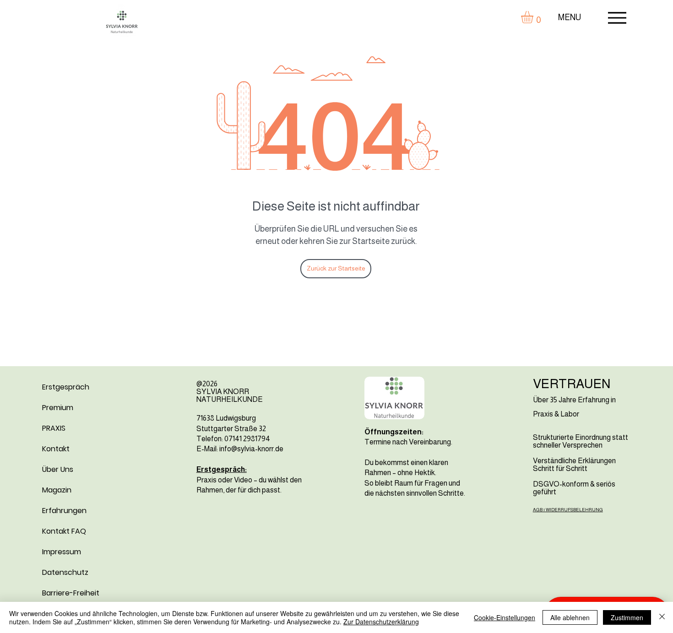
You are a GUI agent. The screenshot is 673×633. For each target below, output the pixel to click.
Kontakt (56, 449)
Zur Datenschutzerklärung (381, 621)
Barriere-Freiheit (70, 593)
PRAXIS (53, 428)
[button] (534, 17)
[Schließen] (662, 617)
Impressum (61, 551)
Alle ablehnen (570, 617)
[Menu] (617, 18)
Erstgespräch (65, 387)
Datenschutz (65, 572)
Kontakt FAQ (64, 531)
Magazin (56, 490)
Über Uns (57, 469)
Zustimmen (627, 617)
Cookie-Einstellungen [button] (504, 617)
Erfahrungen (64, 510)
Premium (57, 407)
